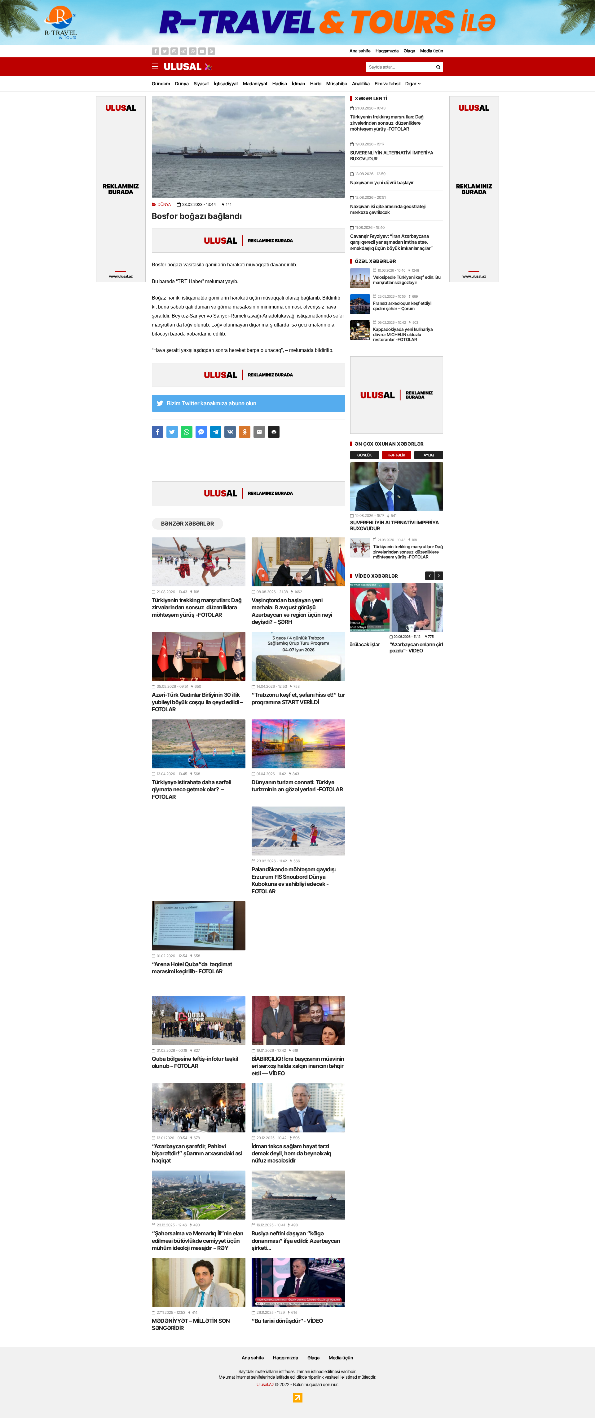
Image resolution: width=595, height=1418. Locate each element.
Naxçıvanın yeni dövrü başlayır (381, 182)
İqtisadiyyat (226, 84)
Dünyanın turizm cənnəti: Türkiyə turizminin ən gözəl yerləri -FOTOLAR (297, 786)
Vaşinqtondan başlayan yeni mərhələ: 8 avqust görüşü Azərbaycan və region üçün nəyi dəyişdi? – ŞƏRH (292, 611)
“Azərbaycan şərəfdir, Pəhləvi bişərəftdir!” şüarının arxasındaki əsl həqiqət (197, 1153)
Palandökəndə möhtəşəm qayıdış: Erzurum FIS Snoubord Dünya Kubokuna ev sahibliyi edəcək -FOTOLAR (294, 880)
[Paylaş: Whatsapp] (186, 432)
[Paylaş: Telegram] (216, 432)
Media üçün (341, 1358)
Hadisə (279, 84)
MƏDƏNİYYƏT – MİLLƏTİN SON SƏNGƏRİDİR (191, 1324)
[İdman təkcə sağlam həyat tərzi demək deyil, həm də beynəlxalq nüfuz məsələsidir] (298, 1107)
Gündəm (161, 84)
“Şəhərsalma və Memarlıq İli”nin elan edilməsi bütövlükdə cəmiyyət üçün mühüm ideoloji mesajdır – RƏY (197, 1240)
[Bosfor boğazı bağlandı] (248, 147)
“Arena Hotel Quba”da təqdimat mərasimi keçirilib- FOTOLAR (192, 968)
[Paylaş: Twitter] (172, 432)
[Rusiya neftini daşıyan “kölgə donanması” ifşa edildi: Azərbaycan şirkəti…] (298, 1195)
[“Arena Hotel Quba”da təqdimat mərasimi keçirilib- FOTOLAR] (198, 925)
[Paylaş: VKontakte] (230, 432)
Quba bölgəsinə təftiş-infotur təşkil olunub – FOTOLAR (195, 1062)
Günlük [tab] (364, 455)
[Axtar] (438, 67)
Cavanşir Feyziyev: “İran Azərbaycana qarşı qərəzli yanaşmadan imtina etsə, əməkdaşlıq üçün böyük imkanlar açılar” (391, 242)
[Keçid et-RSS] (211, 51)
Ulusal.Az (265, 1384)
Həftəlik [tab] (396, 455)
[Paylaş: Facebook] (157, 432)
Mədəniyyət (255, 84)
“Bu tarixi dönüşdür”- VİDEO (287, 1321)
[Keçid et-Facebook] (155, 51)
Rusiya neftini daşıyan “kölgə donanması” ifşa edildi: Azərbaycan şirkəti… (296, 1240)
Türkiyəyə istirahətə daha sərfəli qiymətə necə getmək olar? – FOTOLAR (191, 789)
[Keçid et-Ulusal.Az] (182, 66)
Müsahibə (336, 84)
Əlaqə (313, 1358)
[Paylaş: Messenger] (201, 432)
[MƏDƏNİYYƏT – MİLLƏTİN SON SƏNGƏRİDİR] (198, 1282)
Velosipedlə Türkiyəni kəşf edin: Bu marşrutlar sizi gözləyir (407, 279)
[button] (274, 432)
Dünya (182, 84)
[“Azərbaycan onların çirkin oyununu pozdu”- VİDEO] (396, 607)
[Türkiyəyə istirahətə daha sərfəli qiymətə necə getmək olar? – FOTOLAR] (198, 743)
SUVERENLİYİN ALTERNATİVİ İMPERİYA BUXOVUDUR (391, 156)
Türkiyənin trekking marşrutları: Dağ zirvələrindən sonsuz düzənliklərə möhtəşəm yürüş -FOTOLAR (196, 607)
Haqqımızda (285, 1358)
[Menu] (158, 66)
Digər (410, 84)
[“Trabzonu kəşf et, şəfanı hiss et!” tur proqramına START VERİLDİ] (298, 656)
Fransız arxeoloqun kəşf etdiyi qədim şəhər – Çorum (402, 305)
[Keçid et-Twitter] (165, 51)
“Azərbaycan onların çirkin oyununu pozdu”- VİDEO (390, 647)
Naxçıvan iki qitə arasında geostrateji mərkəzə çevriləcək (387, 209)
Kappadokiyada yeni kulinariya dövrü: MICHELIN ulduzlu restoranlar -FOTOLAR (403, 334)
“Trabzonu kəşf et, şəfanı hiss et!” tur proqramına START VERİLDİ (298, 698)
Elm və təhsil (387, 84)
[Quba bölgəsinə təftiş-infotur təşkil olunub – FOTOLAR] (198, 1020)
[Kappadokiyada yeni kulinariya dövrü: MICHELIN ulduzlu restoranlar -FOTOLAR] (360, 330)
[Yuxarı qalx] (578, 1401)
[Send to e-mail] (259, 432)
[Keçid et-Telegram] (183, 51)
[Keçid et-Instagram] (174, 51)
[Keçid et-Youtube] (202, 51)
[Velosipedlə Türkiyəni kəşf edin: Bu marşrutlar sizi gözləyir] (360, 278)
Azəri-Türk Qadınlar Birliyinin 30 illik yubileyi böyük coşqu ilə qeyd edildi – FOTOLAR (197, 702)
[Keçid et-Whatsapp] (192, 51)
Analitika (361, 84)
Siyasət (201, 84)
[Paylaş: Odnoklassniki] (244, 432)
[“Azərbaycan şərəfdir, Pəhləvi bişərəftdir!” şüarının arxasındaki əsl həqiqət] (198, 1107)
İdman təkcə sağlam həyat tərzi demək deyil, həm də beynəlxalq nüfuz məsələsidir (291, 1153)
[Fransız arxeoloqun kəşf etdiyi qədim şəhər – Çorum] (360, 304)
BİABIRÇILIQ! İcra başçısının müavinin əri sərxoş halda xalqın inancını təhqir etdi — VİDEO (298, 1066)
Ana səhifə (253, 1358)
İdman (298, 84)
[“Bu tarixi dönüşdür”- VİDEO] (298, 1282)
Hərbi (315, 84)
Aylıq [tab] (429, 455)
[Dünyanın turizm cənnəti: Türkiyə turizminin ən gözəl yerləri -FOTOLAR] (298, 743)
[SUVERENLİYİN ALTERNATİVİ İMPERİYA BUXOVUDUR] (396, 486)
